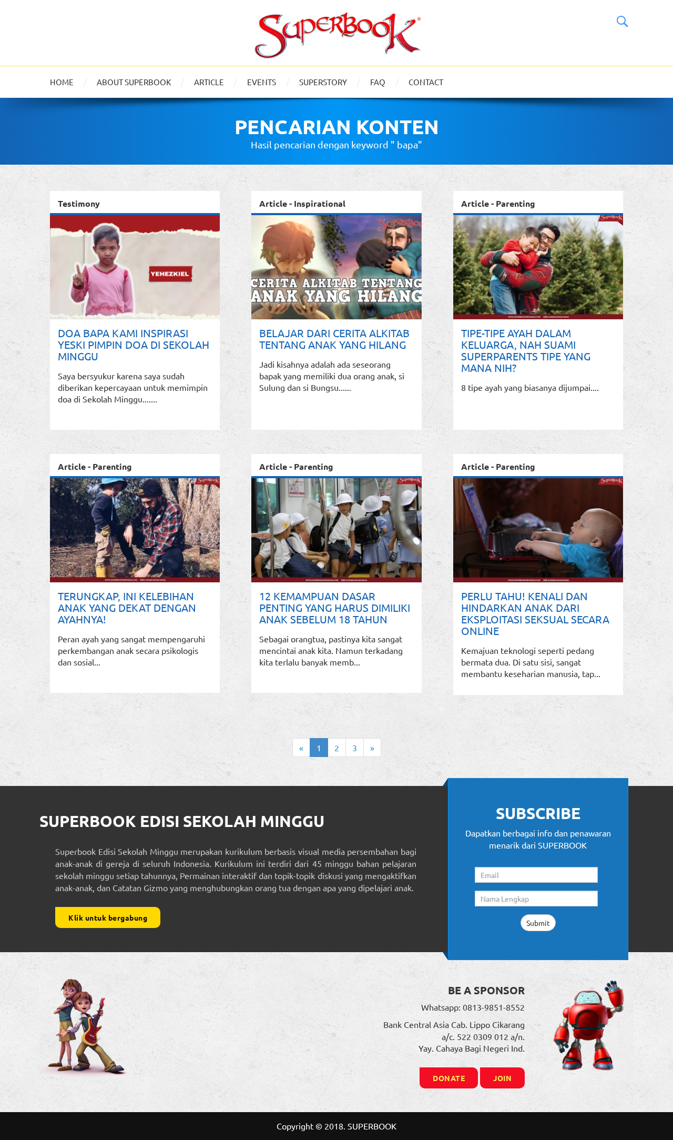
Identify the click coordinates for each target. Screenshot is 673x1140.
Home (62, 82)
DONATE (449, 1078)
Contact (426, 82)
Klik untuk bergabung (107, 917)
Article (209, 82)
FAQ (377, 82)
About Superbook (134, 82)
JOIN (502, 1078)
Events (261, 82)
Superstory (323, 82)
